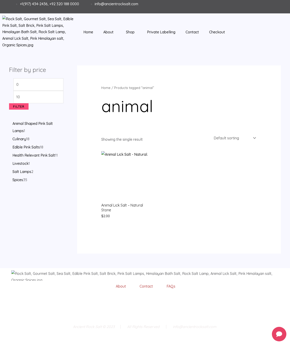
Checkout (217, 32)
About (108, 32)
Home (88, 32)
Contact (192, 32)
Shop (130, 32)
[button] (109, 32)
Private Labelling (161, 32)
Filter (18, 106)
